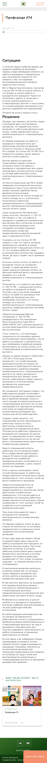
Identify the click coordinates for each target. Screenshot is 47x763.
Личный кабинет (40, 4)
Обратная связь (35, 756)
